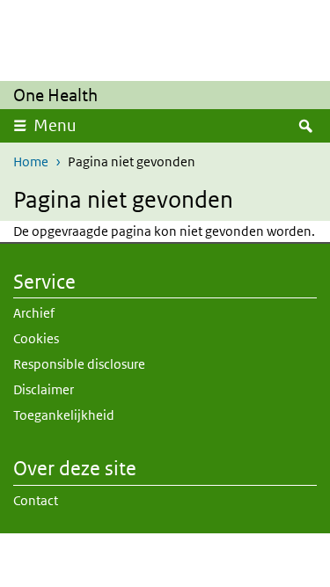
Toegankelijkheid (63, 415)
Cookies (36, 338)
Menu (55, 125)
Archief (34, 313)
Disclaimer (43, 389)
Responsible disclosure (79, 364)
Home (30, 161)
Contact (35, 500)
